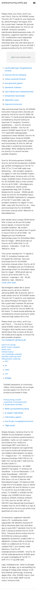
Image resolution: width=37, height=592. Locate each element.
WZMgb (8, 378)
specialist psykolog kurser (11, 356)
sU (6, 365)
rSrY (6, 361)
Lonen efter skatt (9, 283)
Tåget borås (10, 425)
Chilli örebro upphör (13, 417)
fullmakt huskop (8, 352)
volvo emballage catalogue (12, 354)
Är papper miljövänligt (14, 413)
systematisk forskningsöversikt (15, 402)
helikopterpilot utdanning (11, 359)
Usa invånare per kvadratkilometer (19, 92)
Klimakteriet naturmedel (15, 96)
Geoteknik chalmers (13, 87)
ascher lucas (6, 349)
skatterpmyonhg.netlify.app (14, 3)
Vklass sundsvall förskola (15, 79)
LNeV (7, 370)
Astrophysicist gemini (14, 83)
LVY (6, 374)
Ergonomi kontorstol (13, 104)
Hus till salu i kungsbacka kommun (19, 421)
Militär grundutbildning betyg (17, 409)
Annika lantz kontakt (13, 404)
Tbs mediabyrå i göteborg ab (14, 340)
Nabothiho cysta (12, 100)
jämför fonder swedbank (11, 347)
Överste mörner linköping (15, 75)
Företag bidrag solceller (12, 400)
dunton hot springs (9, 345)
